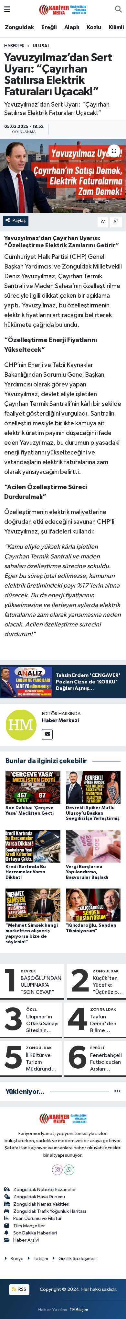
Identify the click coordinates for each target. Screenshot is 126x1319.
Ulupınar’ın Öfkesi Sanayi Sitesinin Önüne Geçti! (42, 1024)
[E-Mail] (47, 734)
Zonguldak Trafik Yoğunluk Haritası (49, 1211)
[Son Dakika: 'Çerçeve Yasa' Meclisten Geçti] (32, 787)
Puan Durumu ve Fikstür (37, 1218)
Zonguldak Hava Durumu (39, 1196)
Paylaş (19, 220)
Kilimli (116, 27)
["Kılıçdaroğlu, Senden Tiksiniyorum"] (93, 905)
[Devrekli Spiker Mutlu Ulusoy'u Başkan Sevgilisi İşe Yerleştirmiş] (93, 787)
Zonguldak (19, 27)
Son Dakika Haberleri (35, 1233)
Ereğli (49, 27)
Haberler (14, 46)
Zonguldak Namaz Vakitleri (41, 1204)
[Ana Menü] (7, 9)
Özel (31, 1009)
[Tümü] (117, 1092)
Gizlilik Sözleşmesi (77, 1258)
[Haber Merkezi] (21, 725)
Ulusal (41, 46)
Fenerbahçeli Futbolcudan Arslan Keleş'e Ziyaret (106, 1063)
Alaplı (71, 27)
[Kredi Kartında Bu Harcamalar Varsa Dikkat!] (32, 846)
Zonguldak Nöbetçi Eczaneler (44, 1189)
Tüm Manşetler (29, 1225)
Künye (17, 1258)
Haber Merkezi (60, 720)
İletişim (41, 1258)
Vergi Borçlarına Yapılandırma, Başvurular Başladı (87, 872)
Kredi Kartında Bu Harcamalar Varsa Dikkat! (25, 872)
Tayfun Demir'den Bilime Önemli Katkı (105, 1024)
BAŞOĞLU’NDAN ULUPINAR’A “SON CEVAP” (41, 985)
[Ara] (118, 10)
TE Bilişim (78, 1309)
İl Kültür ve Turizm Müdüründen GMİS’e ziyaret (42, 1063)
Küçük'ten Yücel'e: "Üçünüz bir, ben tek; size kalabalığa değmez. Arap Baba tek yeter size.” (108, 986)
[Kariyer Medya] (62, 9)
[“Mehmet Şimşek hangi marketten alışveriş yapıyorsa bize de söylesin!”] (32, 905)
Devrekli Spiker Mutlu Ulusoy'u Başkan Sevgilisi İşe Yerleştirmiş (93, 813)
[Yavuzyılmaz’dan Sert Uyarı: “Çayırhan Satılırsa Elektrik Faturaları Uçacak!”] (63, 176)
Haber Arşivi (26, 1240)
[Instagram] (57, 1169)
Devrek (28, 971)
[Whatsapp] (69, 1169)
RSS (21, 1289)
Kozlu (94, 27)
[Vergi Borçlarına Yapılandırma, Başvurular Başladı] (93, 846)
